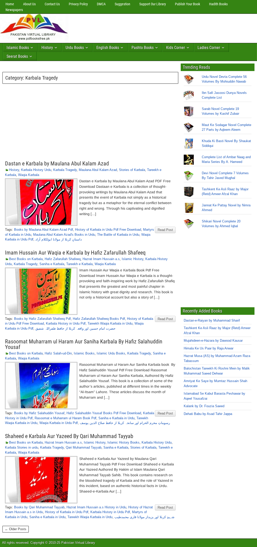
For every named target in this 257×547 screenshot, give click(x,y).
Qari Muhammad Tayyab (83, 447)
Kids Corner (175, 47)
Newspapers (14, 10)
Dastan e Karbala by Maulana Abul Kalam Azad (57, 163)
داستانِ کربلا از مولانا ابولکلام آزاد (58, 239)
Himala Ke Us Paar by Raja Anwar (208, 348)
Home (10, 4)
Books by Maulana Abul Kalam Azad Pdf (43, 229)
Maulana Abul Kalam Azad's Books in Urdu (64, 234)
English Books (107, 47)
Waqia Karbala (28, 175)
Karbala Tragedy (65, 170)
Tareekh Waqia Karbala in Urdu (110, 323)
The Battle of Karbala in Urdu (118, 234)
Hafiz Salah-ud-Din (58, 353)
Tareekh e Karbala (79, 264)
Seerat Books (17, 56)
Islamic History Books (123, 442)
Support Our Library (152, 4)
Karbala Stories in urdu (21, 447)
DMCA (101, 4)
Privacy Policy (78, 4)
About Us (29, 4)
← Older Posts (15, 529)
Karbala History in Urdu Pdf (66, 323)
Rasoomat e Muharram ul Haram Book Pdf (65, 418)
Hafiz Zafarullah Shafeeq (63, 259)
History (47, 47)
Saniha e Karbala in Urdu (116, 418)
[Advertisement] (162, 27)
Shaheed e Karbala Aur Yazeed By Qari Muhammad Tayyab (69, 436)
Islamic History (132, 259)
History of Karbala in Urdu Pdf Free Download (108, 229)
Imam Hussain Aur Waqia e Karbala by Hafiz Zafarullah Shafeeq (75, 253)
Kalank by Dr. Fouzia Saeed (204, 406)
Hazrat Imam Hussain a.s (101, 259)
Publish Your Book (187, 4)
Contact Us (52, 4)
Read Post (165, 230)
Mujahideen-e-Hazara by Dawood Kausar (213, 340)
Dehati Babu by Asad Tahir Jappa (208, 414)
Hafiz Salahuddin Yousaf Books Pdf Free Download (104, 413)
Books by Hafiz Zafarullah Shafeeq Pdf (42, 319)
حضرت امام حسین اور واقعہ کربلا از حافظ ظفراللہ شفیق (75, 328)
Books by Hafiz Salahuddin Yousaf (39, 413)
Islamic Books (18, 47)
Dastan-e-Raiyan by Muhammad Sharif (212, 320)
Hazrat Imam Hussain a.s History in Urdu (96, 507)
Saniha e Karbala (51, 264)
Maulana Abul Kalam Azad (98, 170)
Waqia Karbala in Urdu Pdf (58, 423)
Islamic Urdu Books (111, 353)
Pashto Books (143, 47)
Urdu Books (75, 47)
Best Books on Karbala (26, 259)
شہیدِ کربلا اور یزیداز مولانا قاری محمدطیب (144, 517)
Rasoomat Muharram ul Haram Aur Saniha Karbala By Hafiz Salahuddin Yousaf (83, 344)
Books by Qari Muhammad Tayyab (39, 507)
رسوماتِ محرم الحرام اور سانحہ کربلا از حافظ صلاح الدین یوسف (125, 423)
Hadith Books (218, 4)
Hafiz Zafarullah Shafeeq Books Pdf (99, 319)
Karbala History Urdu (36, 170)
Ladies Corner (209, 47)
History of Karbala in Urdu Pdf (66, 512)
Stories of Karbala (132, 170)
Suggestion (122, 4)
